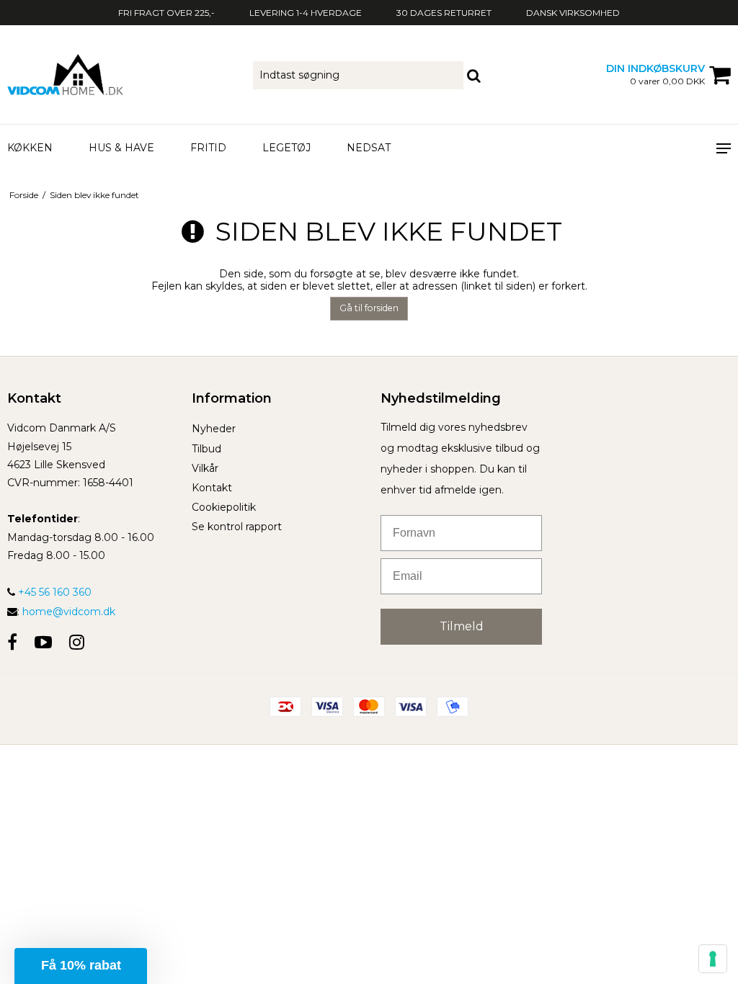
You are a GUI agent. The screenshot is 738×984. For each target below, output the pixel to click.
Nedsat (369, 147)
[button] (80, 966)
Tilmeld (462, 626)
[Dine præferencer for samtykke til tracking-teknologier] (712, 958)
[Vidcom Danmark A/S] (123, 74)
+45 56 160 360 (53, 592)
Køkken (30, 147)
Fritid (208, 147)
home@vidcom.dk (68, 611)
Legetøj (286, 147)
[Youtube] (43, 642)
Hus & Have (121, 147)
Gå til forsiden (369, 308)
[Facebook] (12, 642)
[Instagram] (76, 642)
